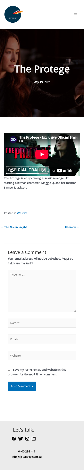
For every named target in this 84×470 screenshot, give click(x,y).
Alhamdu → (72, 227)
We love (22, 213)
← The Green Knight (13, 227)
